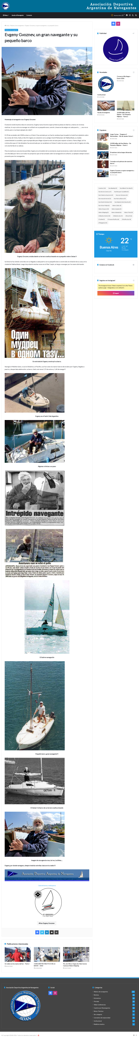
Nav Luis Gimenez (122, 195)
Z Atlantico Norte (104, 216)
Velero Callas (116, 205)
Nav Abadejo (112, 188)
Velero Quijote (116, 209)
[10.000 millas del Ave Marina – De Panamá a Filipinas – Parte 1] (103, 146)
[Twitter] (42, 932)
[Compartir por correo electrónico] (52, 932)
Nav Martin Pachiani (105, 202)
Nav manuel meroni (105, 198)
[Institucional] (106, 84)
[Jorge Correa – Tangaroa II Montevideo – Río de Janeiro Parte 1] (103, 137)
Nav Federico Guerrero (106, 195)
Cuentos (102, 188)
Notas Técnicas (98, 1011)
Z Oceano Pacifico (113, 219)
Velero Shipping (104, 212)
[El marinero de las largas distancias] (103, 155)
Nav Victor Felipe (104, 205)
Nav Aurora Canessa (105, 191)
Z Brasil (128, 216)
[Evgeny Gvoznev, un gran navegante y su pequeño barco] (103, 173)
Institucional (101, 95)
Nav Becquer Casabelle (121, 191)
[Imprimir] (56, 932)
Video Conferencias (100, 1005)
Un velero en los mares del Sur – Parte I (17, 964)
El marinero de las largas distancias (121, 152)
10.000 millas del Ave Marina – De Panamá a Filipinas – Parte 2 (124, 114)
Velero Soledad (116, 212)
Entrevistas (97, 998)
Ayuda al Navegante (18, 15)
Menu (6, 15)
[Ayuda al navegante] (106, 105)
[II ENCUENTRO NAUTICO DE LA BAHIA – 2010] (47, 954)
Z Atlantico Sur (118, 216)
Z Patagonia (103, 223)
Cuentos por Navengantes (102, 1008)
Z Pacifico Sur (126, 219)
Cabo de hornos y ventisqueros (47, 885)
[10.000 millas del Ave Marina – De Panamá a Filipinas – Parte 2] (125, 105)
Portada (96, 1001)
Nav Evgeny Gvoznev (47, 923)
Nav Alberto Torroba (126, 188)
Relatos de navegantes (17, 25)
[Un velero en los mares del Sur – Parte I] (18, 954)
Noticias (96, 995)
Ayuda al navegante (103, 112)
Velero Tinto (128, 212)
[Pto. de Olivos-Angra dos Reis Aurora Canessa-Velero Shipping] (76, 954)
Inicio (7, 25)
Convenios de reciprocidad (102, 1018)
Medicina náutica (99, 1024)
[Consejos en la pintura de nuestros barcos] (103, 164)
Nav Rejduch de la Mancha (122, 202)
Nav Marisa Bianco (120, 198)
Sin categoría (98, 1014)
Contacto (29, 15)
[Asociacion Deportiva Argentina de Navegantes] (6, 6)
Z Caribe (102, 219)
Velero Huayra (104, 209)
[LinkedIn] (47, 932)
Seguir (116, 293)
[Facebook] (37, 932)
